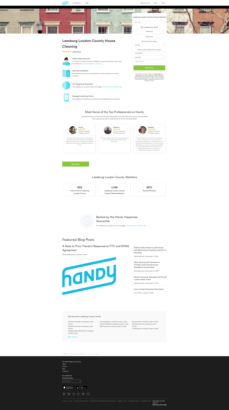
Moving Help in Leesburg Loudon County (145, 322)
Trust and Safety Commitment (92, 64)
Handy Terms (158, 74)
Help (155, 3)
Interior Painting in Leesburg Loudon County (114, 324)
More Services (72, 337)
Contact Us (65, 371)
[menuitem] (77, 3)
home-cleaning (80, 354)
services (72, 354)
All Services (77, 3)
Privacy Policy (139, 75)
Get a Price (149, 68)
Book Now (76, 164)
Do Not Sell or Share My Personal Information (103, 401)
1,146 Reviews (76, 52)
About (64, 364)
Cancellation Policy (133, 401)
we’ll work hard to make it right (112, 87)
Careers (64, 366)
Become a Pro (145, 3)
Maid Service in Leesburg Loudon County (113, 326)
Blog (87, 3)
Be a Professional (67, 375)
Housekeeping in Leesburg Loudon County (113, 322)
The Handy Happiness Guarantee (71, 362)
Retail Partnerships (67, 378)
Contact (64, 401)
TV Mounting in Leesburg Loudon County (145, 328)
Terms (125, 401)
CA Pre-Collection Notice (81, 401)
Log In (163, 3)
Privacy (70, 401)
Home (66, 354)
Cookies (119, 401)
